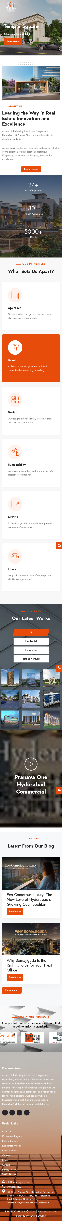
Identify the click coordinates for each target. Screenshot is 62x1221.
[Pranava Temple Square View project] (51, 678)
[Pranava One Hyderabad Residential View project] (10, 678)
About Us (6, 1131)
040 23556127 (13, 1186)
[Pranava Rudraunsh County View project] (10, 699)
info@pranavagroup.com (18, 1182)
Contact (6, 1165)
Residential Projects (11, 1145)
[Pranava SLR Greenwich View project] (31, 699)
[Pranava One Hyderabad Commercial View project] (31, 678)
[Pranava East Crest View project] (51, 719)
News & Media (9, 1150)
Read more (15, 911)
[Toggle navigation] (54, 7)
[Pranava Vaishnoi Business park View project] (51, 699)
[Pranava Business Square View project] (31, 719)
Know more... (31, 169)
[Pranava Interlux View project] (10, 719)
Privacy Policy (9, 1169)
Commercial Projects (12, 1136)
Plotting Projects (10, 1141)
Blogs (5, 1160)
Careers (6, 1155)
